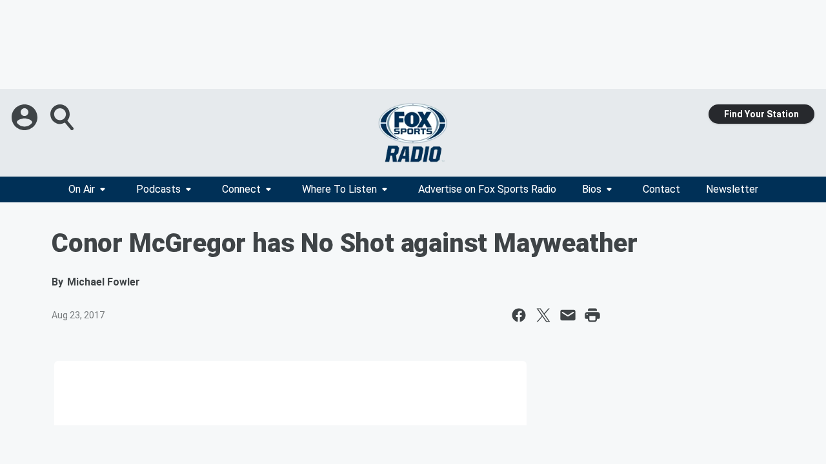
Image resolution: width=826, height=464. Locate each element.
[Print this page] (592, 315)
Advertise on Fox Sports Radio (487, 189)
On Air (81, 189)
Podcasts (158, 189)
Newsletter (732, 189)
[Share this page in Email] (568, 315)
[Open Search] (63, 117)
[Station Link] (413, 133)
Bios (591, 189)
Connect (241, 189)
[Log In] (26, 117)
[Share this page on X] (543, 315)
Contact (661, 189)
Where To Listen (339, 189)
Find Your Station (761, 114)
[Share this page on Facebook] (519, 315)
